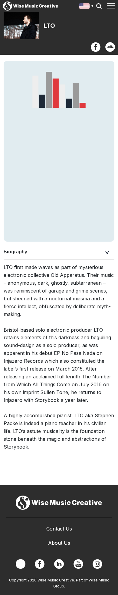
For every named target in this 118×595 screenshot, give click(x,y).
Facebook (95, 47)
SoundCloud (110, 47)
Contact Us (59, 529)
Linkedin (59, 564)
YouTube (78, 564)
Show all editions (86, 7)
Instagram (97, 564)
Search (99, 6)
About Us (59, 543)
